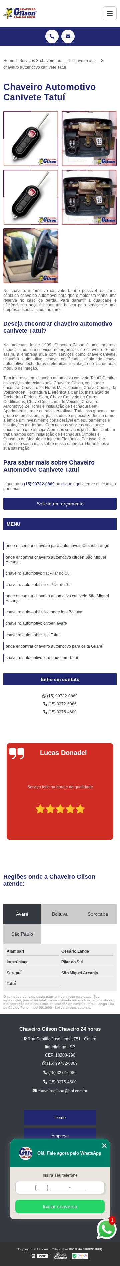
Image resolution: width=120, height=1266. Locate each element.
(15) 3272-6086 (62, 704)
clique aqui (71, 484)
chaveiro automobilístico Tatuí (32, 634)
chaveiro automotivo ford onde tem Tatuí (42, 657)
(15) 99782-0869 (40, 484)
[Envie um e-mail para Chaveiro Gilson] (68, 36)
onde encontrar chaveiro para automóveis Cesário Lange (57, 545)
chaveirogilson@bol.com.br (62, 1091)
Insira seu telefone (60, 1175)
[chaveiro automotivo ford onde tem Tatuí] (30, 197)
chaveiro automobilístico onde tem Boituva (44, 612)
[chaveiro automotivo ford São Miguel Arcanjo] (89, 138)
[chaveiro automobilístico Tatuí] (89, 197)
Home (60, 1117)
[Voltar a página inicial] (20, 13)
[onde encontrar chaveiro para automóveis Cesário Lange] (30, 255)
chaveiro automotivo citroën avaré (36, 623)
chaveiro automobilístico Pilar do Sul (39, 584)
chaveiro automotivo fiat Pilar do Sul (38, 573)
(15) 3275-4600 (62, 712)
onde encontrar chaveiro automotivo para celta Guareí (54, 646)
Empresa (60, 1135)
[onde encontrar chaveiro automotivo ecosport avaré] (30, 138)
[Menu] (110, 13)
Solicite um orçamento (60, 503)
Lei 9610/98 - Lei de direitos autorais (61, 1007)
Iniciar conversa (60, 1206)
